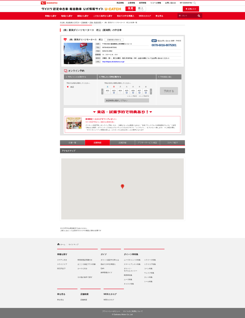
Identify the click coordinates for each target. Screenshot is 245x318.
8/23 (113, 91)
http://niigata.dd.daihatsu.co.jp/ (113, 62)
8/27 (139, 91)
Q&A (102, 268)
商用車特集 (128, 275)
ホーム (62, 244)
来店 (72, 87)
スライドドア (62, 264)
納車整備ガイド (106, 272)
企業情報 (131, 3)
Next (151, 91)
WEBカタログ (145, 16)
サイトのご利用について (133, 311)
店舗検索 (84, 22)
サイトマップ (73, 244)
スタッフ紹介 (172, 142)
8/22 (107, 91)
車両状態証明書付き (84, 260)
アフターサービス (147, 142)
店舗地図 (97, 142)
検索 (131, 9)
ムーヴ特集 (128, 279)
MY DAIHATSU (186, 3)
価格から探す (83, 16)
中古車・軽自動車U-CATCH (69, 22)
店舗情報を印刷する (114, 40)
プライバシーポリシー (111, 311)
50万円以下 (61, 268)
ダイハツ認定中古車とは (110, 260)
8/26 (133, 91)
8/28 (145, 91)
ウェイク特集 (149, 273)
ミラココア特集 (150, 264)
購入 (141, 9)
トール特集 (148, 281)
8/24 (120, 91)
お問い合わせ (170, 3)
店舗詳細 (122, 142)
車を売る (159, 16)
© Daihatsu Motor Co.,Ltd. (122, 314)
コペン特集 (148, 268)
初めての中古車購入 (125, 16)
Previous (102, 91)
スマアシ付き (62, 260)
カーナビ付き (82, 268)
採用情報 (142, 3)
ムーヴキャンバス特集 (132, 260)
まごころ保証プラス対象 (86, 264)
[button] (195, 3)
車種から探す (51, 16)
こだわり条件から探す (102, 16)
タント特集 (148, 277)
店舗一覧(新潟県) (95, 22)
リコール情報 (155, 3)
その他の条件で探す (84, 277)
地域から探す (67, 16)
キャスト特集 (129, 284)
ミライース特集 (150, 260)
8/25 (126, 91)
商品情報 (120, 3)
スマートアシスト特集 (132, 264)
